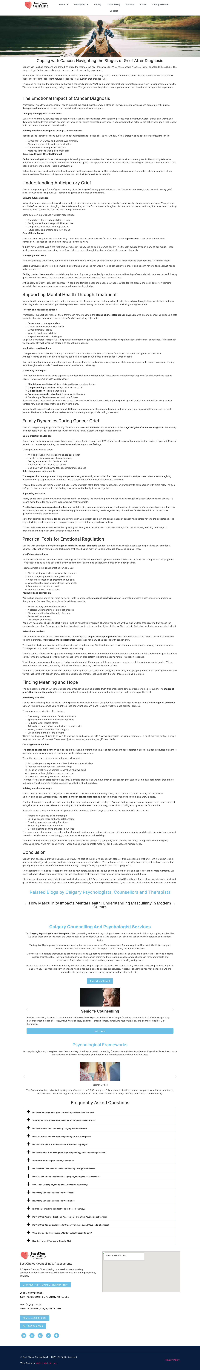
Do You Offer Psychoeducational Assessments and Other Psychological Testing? (69, 1217)
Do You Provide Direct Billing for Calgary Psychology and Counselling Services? (69, 1152)
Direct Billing (113, 4)
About (61, 4)
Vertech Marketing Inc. (46, 1363)
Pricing (97, 4)
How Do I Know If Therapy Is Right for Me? (51, 1241)
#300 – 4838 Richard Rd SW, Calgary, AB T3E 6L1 (44, 1297)
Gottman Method (100, 1085)
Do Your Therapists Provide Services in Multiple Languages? (60, 1144)
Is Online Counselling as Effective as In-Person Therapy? (58, 1209)
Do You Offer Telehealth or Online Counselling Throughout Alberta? (63, 1168)
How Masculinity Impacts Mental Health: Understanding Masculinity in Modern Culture (100, 905)
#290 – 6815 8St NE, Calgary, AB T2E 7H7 (40, 1308)
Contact (114, 10)
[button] (25, 904)
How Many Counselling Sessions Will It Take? (53, 1201)
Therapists (79, 4)
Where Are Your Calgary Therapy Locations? (53, 1160)
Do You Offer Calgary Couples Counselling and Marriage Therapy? (63, 1112)
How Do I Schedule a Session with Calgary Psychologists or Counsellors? (66, 1176)
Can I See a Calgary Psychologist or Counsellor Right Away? (60, 1184)
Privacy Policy (172, 1359)
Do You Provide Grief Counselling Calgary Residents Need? (59, 1128)
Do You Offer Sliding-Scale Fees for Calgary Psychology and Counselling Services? (70, 1225)
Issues (143, 4)
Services (129, 4)
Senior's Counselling (100, 1011)
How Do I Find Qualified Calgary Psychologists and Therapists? (61, 1136)
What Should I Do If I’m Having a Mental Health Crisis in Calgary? (62, 1233)
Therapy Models (160, 4)
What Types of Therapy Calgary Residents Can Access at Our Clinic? (64, 1120)
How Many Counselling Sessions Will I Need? (53, 1193)
